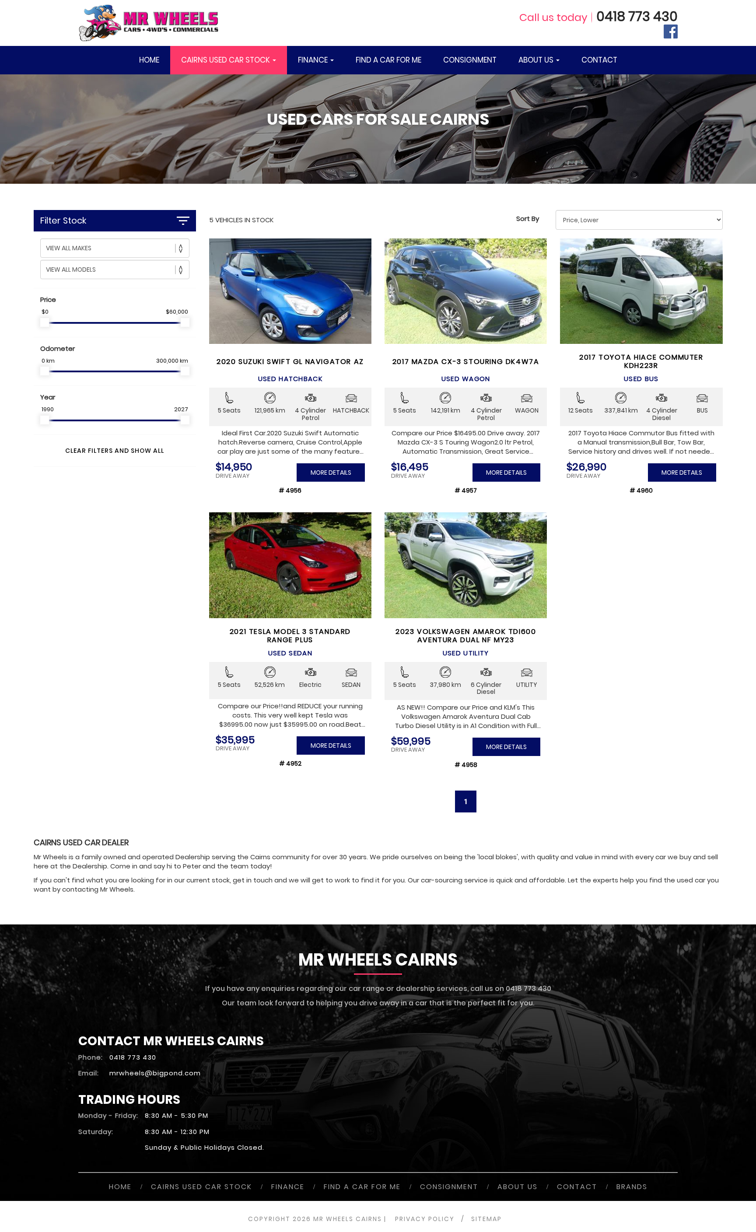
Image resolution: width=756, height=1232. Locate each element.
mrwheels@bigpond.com (155, 1073)
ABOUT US (536, 60)
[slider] (44, 322)
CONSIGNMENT (470, 60)
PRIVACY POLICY (425, 1218)
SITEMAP (486, 1218)
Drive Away (232, 476)
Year (47, 397)
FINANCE (313, 60)
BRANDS (632, 1187)
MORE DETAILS (331, 472)
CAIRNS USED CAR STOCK (226, 60)
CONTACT (599, 60)
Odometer (57, 348)
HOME (149, 60)
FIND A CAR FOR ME (388, 60)
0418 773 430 (637, 16)
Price (48, 299)
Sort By (527, 218)
